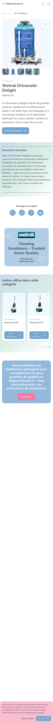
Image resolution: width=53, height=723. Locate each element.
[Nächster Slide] (46, 346)
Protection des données (34, 712)
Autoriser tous (43, 718)
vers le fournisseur (11, 335)
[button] (49, 3)
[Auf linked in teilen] (40, 213)
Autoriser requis (27, 718)
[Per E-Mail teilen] (13, 213)
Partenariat (26, 396)
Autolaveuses (7, 81)
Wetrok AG (8, 95)
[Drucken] (22, 213)
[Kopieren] (31, 213)
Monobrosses (9, 319)
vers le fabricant (13, 130)
